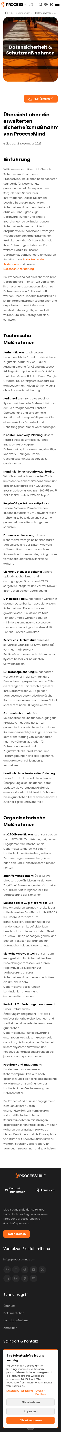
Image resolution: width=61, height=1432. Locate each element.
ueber (12, 13)
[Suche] (40, 4)
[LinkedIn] (7, 1278)
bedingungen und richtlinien (24, 13)
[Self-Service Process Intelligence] (17, 4)
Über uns (9, 1306)
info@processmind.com (19, 1259)
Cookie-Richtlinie (40, 1392)
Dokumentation (13, 1313)
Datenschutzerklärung (18, 269)
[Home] (6, 13)
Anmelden (10, 1328)
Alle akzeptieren (30, 1420)
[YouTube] (33, 1269)
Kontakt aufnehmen (16, 1320)
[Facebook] (24, 1278)
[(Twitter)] (42, 1269)
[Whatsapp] (7, 1269)
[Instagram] (16, 1278)
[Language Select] (46, 4)
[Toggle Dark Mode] (51, 4)
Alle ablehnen (30, 1402)
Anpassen (30, 1411)
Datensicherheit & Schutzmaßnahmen (46, 13)
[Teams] (24, 1269)
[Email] (33, 1278)
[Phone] (16, 1269)
